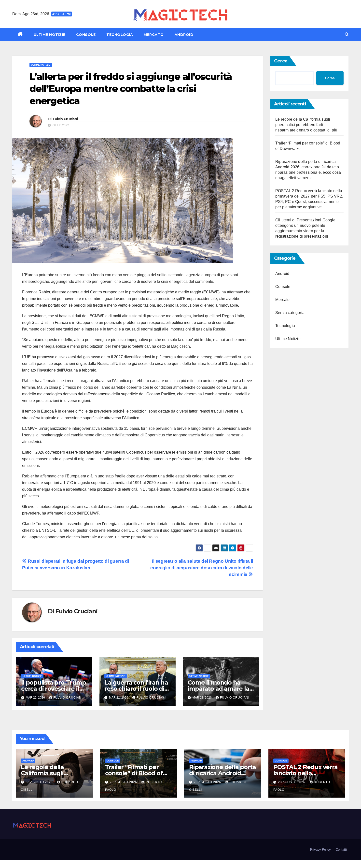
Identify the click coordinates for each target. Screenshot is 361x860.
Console (86, 34)
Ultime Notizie (49, 34)
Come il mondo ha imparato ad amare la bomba (218, 688)
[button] (347, 34)
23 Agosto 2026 (40, 782)
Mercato (154, 34)
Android (184, 34)
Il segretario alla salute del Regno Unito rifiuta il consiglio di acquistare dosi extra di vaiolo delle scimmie (201, 568)
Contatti (341, 849)
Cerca (281, 61)
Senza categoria (290, 313)
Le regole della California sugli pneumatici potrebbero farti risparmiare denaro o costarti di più (306, 124)
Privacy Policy (320, 849)
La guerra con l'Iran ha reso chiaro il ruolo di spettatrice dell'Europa (137, 688)
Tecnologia (119, 34)
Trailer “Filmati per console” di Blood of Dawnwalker (134, 773)
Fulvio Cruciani (65, 119)
